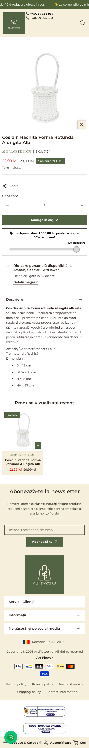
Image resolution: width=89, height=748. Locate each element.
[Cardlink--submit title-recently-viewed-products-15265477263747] (22, 430)
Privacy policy (42, 684)
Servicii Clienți (21, 602)
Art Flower (44, 658)
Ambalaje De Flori (16, 151)
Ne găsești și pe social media (34, 628)
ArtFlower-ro (44, 652)
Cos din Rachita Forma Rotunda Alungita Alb (23, 462)
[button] (79, 742)
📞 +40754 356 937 (39, 13)
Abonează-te (42, 542)
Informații (17, 615)
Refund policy (16, 684)
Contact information (62, 692)
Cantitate (10, 196)
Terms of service (71, 684)
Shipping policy (29, 692)
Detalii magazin (25, 282)
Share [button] (14, 186)
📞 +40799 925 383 (39, 18)
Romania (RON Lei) (46, 642)
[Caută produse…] (82, 23)
